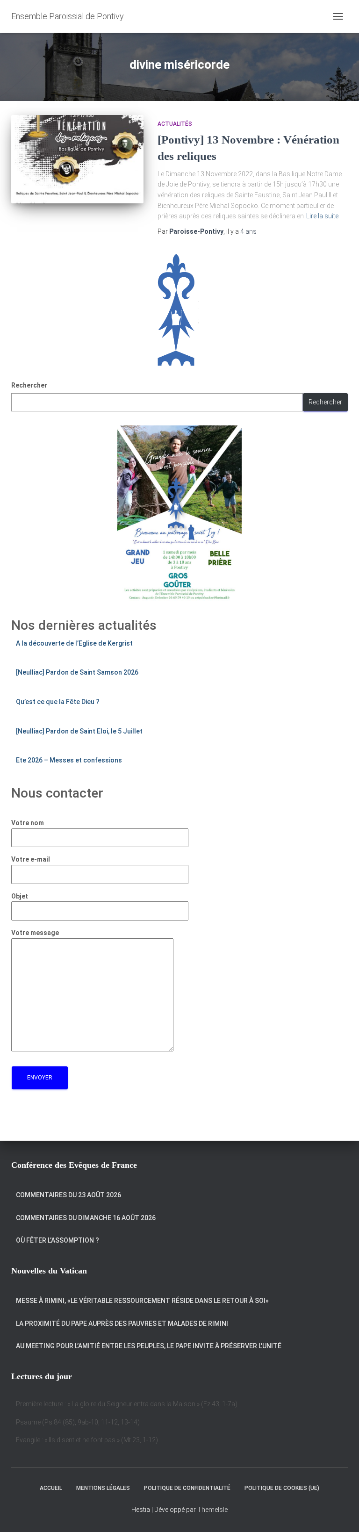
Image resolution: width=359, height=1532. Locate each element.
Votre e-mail (30, 859)
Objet (19, 896)
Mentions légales (103, 1488)
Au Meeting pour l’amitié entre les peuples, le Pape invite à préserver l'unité (148, 1346)
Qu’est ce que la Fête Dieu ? (58, 701)
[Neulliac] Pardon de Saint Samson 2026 (77, 672)
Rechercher (29, 385)
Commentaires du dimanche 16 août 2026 (86, 1218)
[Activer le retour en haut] (340, 1513)
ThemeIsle (212, 1509)
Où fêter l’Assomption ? (57, 1240)
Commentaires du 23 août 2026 (68, 1195)
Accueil (51, 1488)
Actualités (175, 124)
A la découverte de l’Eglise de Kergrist (74, 643)
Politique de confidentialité (187, 1488)
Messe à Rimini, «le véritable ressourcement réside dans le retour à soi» (142, 1300)
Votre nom (27, 823)
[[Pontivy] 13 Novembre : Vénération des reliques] (77, 159)
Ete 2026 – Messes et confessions (69, 760)
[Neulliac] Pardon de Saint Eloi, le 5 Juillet (79, 731)
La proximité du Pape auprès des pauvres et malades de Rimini (122, 1323)
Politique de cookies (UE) (281, 1488)
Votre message (35, 932)
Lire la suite (322, 216)
